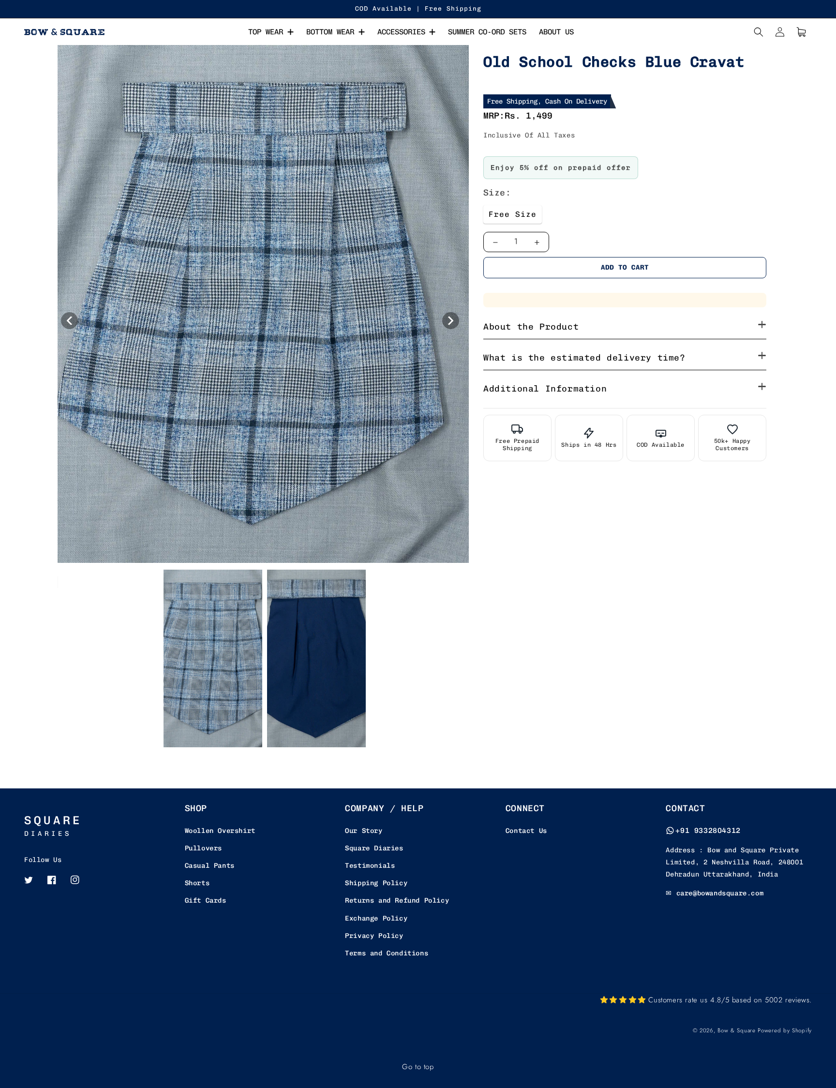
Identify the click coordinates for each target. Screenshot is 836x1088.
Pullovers (203, 848)
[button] (758, 32)
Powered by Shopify (785, 1030)
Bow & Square (736, 1030)
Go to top (417, 1066)
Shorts (197, 883)
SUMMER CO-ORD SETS (487, 31)
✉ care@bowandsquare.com (714, 893)
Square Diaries (374, 848)
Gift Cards (205, 900)
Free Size (513, 214)
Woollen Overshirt (220, 831)
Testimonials (370, 865)
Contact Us (526, 831)
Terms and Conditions (386, 953)
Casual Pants (210, 865)
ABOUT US (556, 31)
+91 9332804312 (707, 830)
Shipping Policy (376, 883)
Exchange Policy (376, 918)
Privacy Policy (374, 936)
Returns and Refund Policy (397, 900)
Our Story (363, 831)
